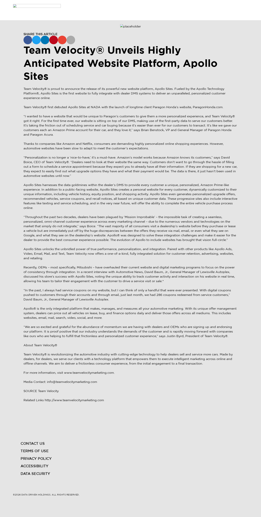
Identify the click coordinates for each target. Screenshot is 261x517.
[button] (28, 40)
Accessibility (35, 466)
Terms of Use (35, 451)
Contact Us (33, 443)
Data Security (35, 474)
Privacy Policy (36, 459)
